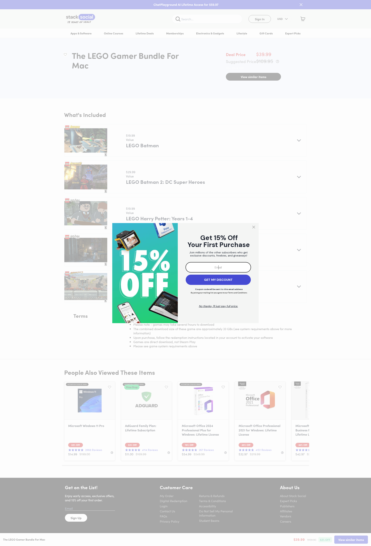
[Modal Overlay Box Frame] (185, 273)
